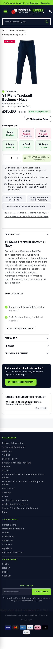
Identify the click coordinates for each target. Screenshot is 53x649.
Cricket (6, 564)
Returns (6, 467)
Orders (5, 532)
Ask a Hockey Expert (23, 382)
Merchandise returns (13, 529)
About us (7, 451)
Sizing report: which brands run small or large (24, 610)
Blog (4, 512)
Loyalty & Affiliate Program (16, 463)
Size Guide (11, 338)
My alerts (7, 548)
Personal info (9, 525)
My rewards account (13, 552)
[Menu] (5, 11)
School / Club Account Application (20, 508)
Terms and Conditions (13, 447)
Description (12, 234)
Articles (6, 470)
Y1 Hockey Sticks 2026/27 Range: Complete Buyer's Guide (24, 403)
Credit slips (8, 536)
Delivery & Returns (16, 353)
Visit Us (6, 455)
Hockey (6, 568)
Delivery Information (13, 443)
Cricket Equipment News (15, 504)
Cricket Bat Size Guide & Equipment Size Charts (23, 476)
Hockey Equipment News (15, 500)
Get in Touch (8, 488)
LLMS (5, 496)
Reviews (9, 346)
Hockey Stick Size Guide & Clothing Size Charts (22, 483)
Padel (5, 572)
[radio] (10, 133)
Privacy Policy (9, 459)
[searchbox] (23, 22)
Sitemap (6, 492)
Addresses (7, 540)
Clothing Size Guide (39, 119)
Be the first (24, 106)
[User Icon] (50, 11)
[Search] (46, 21)
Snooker (6, 576)
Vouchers (7, 544)
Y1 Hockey (11, 91)
